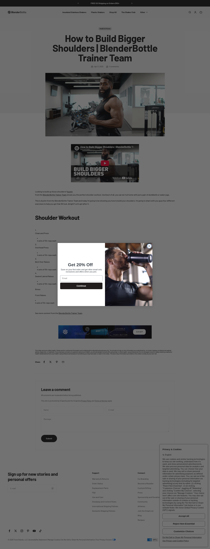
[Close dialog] (149, 246)
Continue (81, 286)
